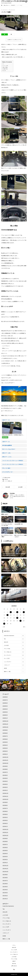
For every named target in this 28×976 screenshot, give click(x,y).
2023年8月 (5, 805)
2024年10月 (5, 763)
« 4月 (4, 626)
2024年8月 (5, 769)
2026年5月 (5, 706)
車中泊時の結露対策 (7, 445)
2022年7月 (5, 844)
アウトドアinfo (6, 918)
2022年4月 (5, 853)
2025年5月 (5, 742)
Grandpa (8, 477)
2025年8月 (5, 733)
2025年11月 (5, 724)
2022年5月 (5, 850)
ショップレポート (7, 930)
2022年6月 (5, 847)
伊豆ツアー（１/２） (7, 456)
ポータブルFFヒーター (7, 472)
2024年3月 (5, 784)
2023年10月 (5, 799)
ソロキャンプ (6, 932)
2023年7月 (5, 808)
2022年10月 (5, 835)
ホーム (14, 945)
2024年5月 (5, 778)
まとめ (4, 70)
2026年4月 (5, 709)
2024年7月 (5, 772)
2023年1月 (5, 826)
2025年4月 (5, 745)
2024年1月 (5, 790)
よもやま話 (5, 915)
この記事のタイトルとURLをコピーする (14, 39)
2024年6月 (5, 775)
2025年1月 (5, 754)
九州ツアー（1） (6, 441)
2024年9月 (5, 766)
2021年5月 (5, 886)
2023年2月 (5, 823)
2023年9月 (5, 802)
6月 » (24, 626)
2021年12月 (5, 865)
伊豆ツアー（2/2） (6, 453)
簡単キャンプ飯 (6, 938)
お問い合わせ (14, 965)
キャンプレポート (5, 559)
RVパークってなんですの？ (8, 449)
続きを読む (5, 437)
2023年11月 (5, 796)
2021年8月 (5, 877)
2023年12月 (5, 793)
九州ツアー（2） (6, 420)
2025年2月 (5, 751)
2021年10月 (5, 871)
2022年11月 (5, 832)
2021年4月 (5, 889)
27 (20, 620)
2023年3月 (5, 820)
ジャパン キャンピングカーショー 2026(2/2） (13, 460)
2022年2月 (5, 859)
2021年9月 (5, 874)
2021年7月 (5, 880)
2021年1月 (5, 898)
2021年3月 (5, 892)
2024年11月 (5, 760)
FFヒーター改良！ (6, 468)
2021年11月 (5, 868)
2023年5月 (5, 814)
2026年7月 (5, 700)
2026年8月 (5, 697)
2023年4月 (5, 817)
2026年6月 (5, 703)
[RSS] (14, 969)
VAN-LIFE (6, 479)
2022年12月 (5, 829)
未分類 (4, 935)
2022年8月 (5, 841)
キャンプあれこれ (5, 589)
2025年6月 (5, 739)
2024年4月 (5, 781)
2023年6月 (5, 811)
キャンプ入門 (6, 927)
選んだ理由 (5, 67)
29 (4, 623)
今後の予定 (5, 68)
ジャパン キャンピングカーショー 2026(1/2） (13, 464)
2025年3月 (5, 748)
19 (17, 617)
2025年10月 (5, 727)
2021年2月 (5, 895)
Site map (14, 963)
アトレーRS (5, 65)
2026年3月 (5, 712)
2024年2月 (5, 787)
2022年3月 (5, 856)
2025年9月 (5, 730)
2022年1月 (5, 862)
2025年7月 (5, 736)
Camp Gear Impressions (6, 544)
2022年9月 (5, 838)
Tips (4, 909)
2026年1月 (5, 718)
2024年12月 (5, 757)
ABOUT (14, 961)
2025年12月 (5, 721)
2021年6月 (5, 883)
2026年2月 (5, 715)
